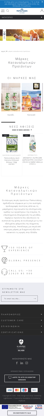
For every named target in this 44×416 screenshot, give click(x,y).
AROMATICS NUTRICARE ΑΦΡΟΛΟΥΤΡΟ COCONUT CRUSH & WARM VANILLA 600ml (32, 160)
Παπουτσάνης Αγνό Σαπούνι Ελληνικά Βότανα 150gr (11, 160)
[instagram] (26, 363)
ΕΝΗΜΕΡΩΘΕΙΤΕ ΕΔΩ (22, 413)
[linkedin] (21, 363)
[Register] (35, 298)
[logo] (22, 11)
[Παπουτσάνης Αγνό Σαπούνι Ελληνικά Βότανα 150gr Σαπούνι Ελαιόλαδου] (12, 144)
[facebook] (16, 363)
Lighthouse (8, 398)
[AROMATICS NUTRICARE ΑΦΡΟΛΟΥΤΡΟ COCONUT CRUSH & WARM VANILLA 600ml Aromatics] (32, 144)
